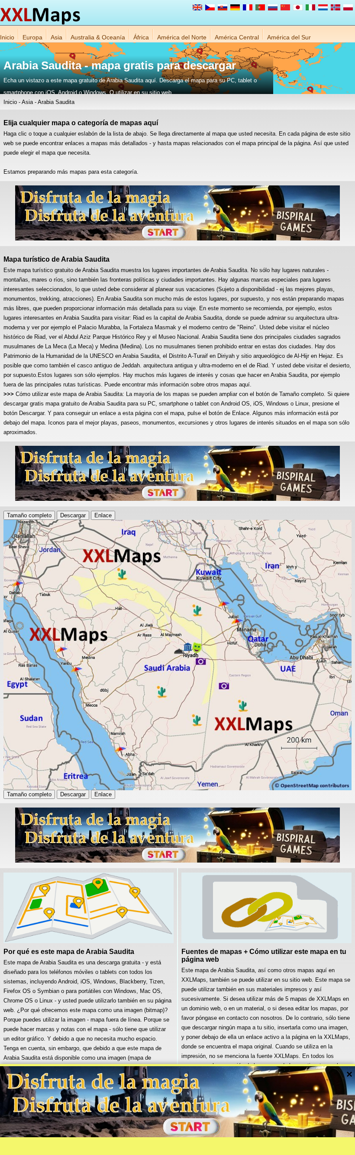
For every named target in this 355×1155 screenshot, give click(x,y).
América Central (237, 37)
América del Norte (182, 37)
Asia (56, 37)
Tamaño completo (29, 515)
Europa (32, 37)
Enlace (103, 515)
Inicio (7, 37)
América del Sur (289, 37)
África (141, 37)
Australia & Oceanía (98, 37)
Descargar (73, 515)
